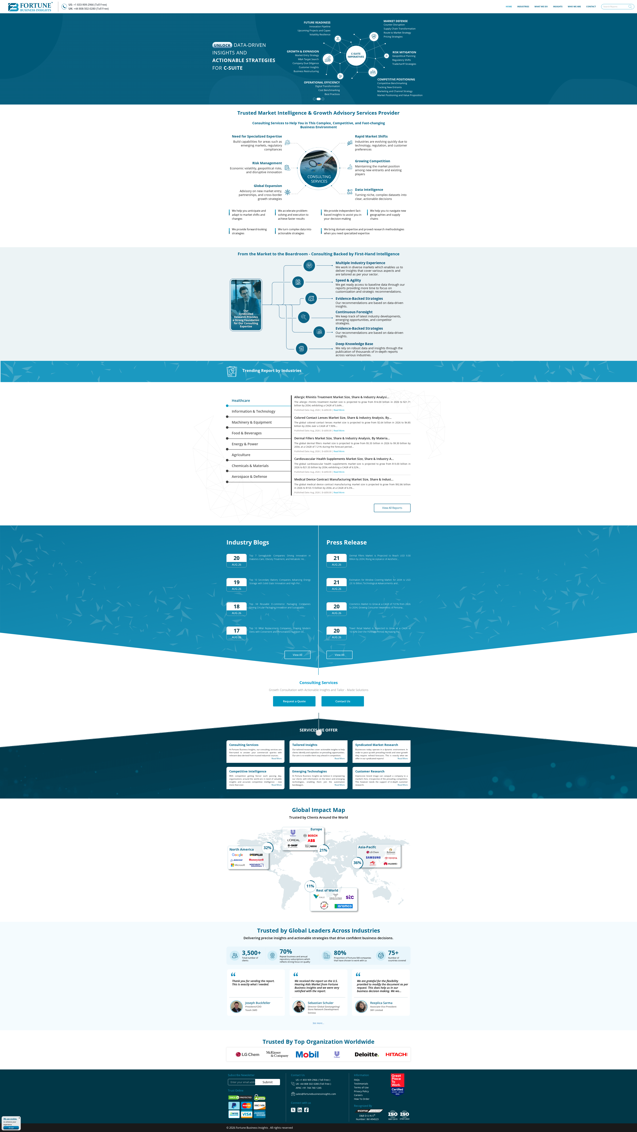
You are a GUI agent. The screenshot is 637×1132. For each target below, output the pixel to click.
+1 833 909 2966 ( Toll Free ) (314, 1079)
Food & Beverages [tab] (247, 433)
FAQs (357, 1079)
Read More (339, 409)
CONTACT (591, 6)
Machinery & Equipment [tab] (252, 422)
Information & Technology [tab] (253, 411)
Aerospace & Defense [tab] (249, 476)
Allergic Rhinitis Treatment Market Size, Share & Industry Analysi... (341, 397)
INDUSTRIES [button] (523, 6)
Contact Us (342, 701)
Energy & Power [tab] (245, 444)
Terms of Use (361, 1087)
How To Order (361, 1098)
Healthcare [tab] (241, 400)
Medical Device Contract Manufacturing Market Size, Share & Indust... (343, 479)
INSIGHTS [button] (558, 6)
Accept (11, 1127)
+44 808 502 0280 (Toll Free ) (315, 1083)
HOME (510, 6)
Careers (358, 1095)
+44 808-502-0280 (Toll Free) (91, 8)
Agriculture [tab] (241, 454)
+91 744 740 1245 (311, 1087)
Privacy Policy (361, 1091)
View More (403, 82)
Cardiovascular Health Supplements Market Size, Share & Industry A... (344, 459)
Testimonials (361, 1083)
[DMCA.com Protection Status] (240, 1097)
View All (297, 655)
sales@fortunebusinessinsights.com (316, 1093)
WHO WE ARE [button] (574, 6)
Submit (268, 1082)
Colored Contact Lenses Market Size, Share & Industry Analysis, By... (342, 418)
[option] (240, 1054)
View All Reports (392, 508)
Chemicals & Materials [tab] (250, 465)
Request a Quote (294, 701)
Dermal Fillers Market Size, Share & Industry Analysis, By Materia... (342, 438)
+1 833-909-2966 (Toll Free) (90, 4)
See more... (318, 1023)
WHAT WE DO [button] (541, 6)
